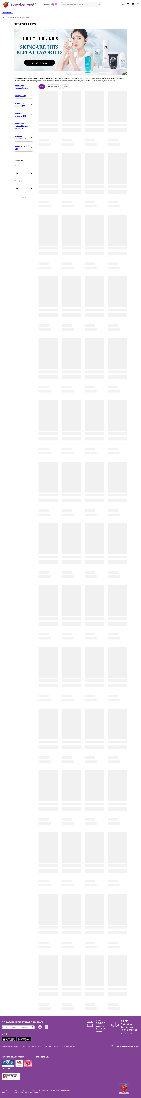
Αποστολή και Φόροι (10, 1046)
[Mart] (50, 5)
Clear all (23, 197)
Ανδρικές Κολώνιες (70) (20, 137)
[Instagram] (46, 1027)
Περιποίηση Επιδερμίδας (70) (21, 87)
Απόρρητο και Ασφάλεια (11, 1090)
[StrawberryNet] (19, 4)
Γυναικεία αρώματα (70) (20, 114)
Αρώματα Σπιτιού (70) (22, 147)
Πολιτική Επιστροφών (32, 1046)
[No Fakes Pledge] (28, 1066)
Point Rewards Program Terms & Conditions (54, 1090)
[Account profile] (133, 4)
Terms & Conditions (29, 1090)
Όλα (41, 87)
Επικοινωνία (69, 1046)
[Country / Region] (123, 4)
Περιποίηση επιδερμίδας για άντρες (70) (21, 126)
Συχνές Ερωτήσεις (53, 1046)
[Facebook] (40, 1027)
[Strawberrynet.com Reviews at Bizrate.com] (8, 1067)
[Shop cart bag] (138, 4)
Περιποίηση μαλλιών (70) (20, 104)
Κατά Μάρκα (7, 13)
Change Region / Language (127, 1046)
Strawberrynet (53, 87)
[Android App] (25, 1041)
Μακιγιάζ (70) (20, 96)
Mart (66, 87)
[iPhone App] (9, 1041)
